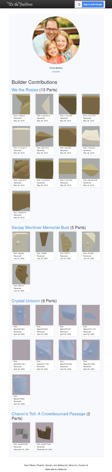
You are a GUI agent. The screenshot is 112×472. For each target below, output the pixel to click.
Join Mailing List (60, 465)
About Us (73, 465)
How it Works (29, 465)
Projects (40, 465)
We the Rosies (25, 89)
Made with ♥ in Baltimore (56, 469)
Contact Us (83, 465)
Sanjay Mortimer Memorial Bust (40, 227)
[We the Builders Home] (20, 4)
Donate (49, 465)
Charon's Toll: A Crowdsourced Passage (48, 414)
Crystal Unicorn (26, 300)
